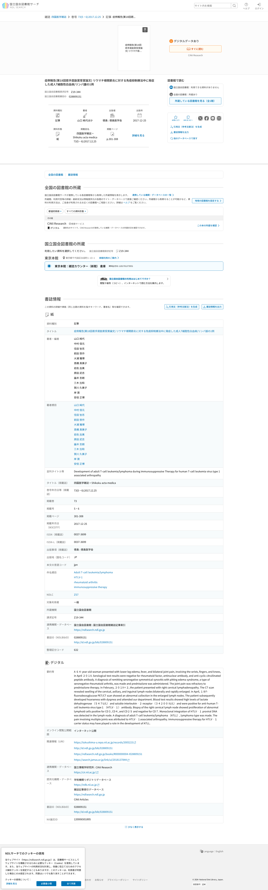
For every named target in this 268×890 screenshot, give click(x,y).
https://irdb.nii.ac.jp (85, 784)
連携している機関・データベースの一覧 (151, 194)
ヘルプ (246, 8)
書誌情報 (73, 174)
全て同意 (71, 883)
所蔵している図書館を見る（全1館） (195, 101)
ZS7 (76, 594)
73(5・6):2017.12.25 (89, 17)
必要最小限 (46, 883)
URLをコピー (188, 120)
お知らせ (99, 879)
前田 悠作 (79, 420)
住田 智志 (79, 415)
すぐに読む (197, 49)
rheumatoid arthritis (85, 582)
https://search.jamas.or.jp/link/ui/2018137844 (100, 759)
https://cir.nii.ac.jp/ (85, 772)
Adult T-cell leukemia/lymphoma (93, 572)
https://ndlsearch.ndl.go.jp (89, 630)
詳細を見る (138, 135)
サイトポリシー (140, 879)
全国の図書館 (55, 174)
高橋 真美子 (80, 429)
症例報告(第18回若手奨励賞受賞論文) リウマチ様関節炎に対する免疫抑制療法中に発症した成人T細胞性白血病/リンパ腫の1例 (144, 331)
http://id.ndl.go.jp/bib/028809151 (93, 642)
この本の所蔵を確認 (207, 225)
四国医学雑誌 (58, 17)
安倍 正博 (79, 464)
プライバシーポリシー (118, 879)
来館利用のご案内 (107, 257)
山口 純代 (79, 405)
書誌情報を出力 (181, 132)
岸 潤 (77, 459)
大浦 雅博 (79, 424)
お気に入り (176, 120)
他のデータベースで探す (185, 138)
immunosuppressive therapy (90, 587)
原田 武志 (79, 439)
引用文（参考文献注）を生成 (188, 126)
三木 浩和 (79, 449)
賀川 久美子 (80, 454)
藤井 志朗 (79, 444)
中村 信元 (79, 410)
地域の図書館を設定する (207, 200)
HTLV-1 (78, 577)
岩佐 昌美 (79, 434)
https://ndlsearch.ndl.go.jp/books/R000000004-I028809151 (108, 754)
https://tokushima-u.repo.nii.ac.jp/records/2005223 (103, 742)
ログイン (259, 8)
